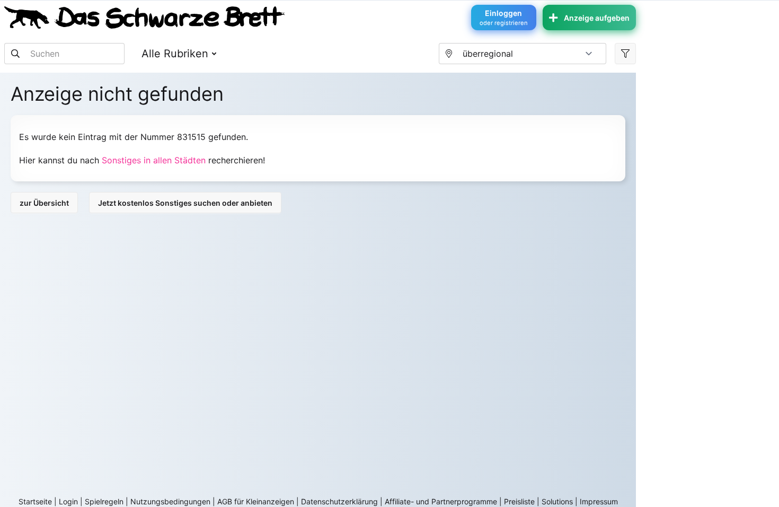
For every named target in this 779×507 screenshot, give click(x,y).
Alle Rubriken (174, 53)
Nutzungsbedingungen (170, 501)
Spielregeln (104, 501)
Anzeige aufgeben (597, 17)
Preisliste (519, 501)
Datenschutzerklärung (339, 501)
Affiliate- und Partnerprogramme (441, 501)
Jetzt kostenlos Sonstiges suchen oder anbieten (185, 202)
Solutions (557, 501)
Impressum (599, 501)
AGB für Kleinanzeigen (255, 501)
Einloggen (504, 17)
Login (68, 501)
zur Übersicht (44, 202)
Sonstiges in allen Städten (154, 160)
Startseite (35, 501)
